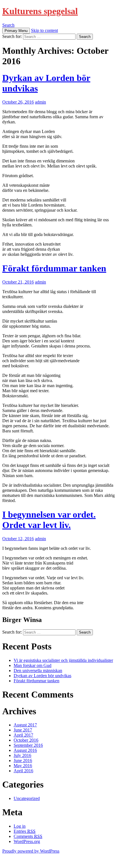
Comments (28, 836)
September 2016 (28, 745)
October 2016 (26, 740)
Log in (20, 826)
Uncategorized (27, 798)
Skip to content (44, 30)
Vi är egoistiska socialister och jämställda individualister (63, 660)
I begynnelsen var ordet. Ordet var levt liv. (49, 519)
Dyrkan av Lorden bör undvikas (42, 675)
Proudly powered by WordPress (30, 851)
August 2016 (25, 750)
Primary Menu (16, 31)
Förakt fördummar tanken (54, 268)
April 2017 (23, 735)
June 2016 (23, 760)
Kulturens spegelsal (40, 11)
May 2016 (23, 765)
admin (40, 102)
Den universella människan (38, 670)
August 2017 (25, 724)
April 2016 (23, 770)
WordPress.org (27, 841)
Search (8, 25)
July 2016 (22, 755)
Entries (24, 831)
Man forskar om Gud (32, 665)
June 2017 (23, 730)
